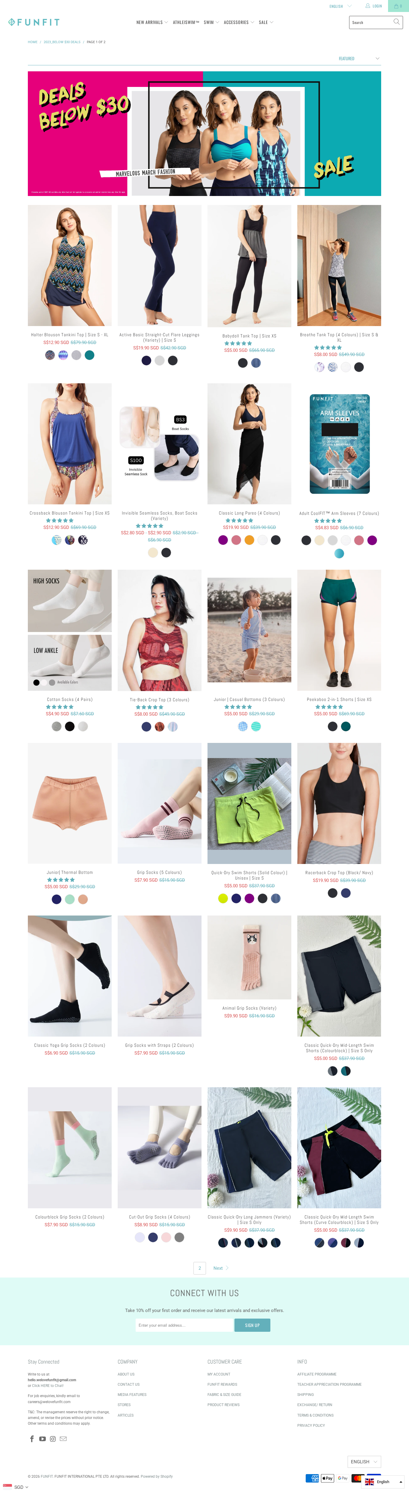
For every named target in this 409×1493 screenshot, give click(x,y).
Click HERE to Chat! (47, 1386)
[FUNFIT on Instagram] (53, 1439)
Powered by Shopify (157, 1476)
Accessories (237, 22)
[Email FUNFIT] (63, 1439)
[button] (238, 343)
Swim (209, 22)
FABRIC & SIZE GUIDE (224, 1395)
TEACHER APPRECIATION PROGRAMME (329, 1384)
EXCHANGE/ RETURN (314, 1405)
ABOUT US (126, 1374)
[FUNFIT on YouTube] (42, 1439)
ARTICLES (126, 1415)
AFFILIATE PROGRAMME (317, 1374)
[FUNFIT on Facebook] (32, 1439)
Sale (264, 22)
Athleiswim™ (186, 22)
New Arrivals (150, 22)
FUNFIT (47, 1476)
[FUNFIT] (33, 22)
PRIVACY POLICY (311, 1425)
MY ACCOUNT (218, 1374)
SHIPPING (305, 1395)
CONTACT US (129, 1384)
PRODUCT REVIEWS (223, 1405)
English (337, 6)
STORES (124, 1405)
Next (218, 1268)
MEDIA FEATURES (132, 1395)
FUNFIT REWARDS (222, 1384)
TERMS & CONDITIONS (315, 1415)
